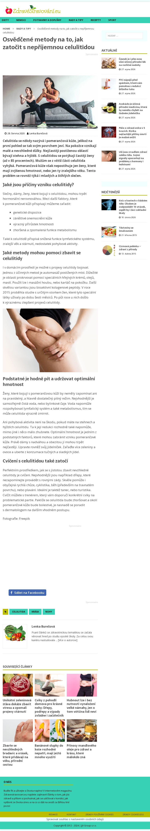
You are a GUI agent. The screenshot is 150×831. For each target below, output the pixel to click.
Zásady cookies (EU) (133, 814)
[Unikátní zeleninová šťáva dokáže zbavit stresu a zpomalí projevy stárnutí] (18, 685)
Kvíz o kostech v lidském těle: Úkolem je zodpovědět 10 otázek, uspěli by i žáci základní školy (133, 207)
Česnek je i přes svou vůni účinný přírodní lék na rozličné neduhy (132, 62)
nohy (48, 611)
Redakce (53, 814)
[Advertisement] (50, 64)
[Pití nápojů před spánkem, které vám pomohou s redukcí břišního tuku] (109, 84)
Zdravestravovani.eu (15, 794)
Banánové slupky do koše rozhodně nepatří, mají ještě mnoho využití (49, 751)
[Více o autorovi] (67, 640)
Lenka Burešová (43, 626)
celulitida (18, 611)
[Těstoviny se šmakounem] (109, 231)
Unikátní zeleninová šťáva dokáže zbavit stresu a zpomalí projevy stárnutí (17, 706)
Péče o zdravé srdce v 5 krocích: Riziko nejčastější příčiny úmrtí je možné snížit (133, 132)
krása (35, 611)
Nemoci (21, 20)
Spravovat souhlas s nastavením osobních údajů (75, 819)
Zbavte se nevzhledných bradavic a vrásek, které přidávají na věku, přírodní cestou (15, 755)
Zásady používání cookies (99, 814)
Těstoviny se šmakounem (126, 229)
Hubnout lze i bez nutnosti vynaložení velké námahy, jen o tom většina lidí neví (81, 706)
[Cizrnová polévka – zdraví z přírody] (109, 250)
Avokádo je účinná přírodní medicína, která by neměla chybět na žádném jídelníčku (133, 108)
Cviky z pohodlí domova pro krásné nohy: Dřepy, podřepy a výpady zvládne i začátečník (49, 708)
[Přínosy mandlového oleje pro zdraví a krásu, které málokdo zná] (82, 730)
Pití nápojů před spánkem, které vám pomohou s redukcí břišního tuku (130, 84)
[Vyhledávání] (124, 36)
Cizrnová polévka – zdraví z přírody (130, 247)
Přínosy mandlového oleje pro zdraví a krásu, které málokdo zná (81, 751)
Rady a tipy (76, 20)
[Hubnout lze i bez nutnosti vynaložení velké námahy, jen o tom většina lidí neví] (82, 685)
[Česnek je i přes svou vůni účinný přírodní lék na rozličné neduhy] (109, 63)
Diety (5, 20)
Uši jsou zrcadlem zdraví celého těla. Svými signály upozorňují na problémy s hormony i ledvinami (133, 158)
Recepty (96, 20)
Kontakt (71, 814)
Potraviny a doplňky (47, 20)
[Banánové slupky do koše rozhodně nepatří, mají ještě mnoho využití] (50, 730)
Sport (112, 20)
